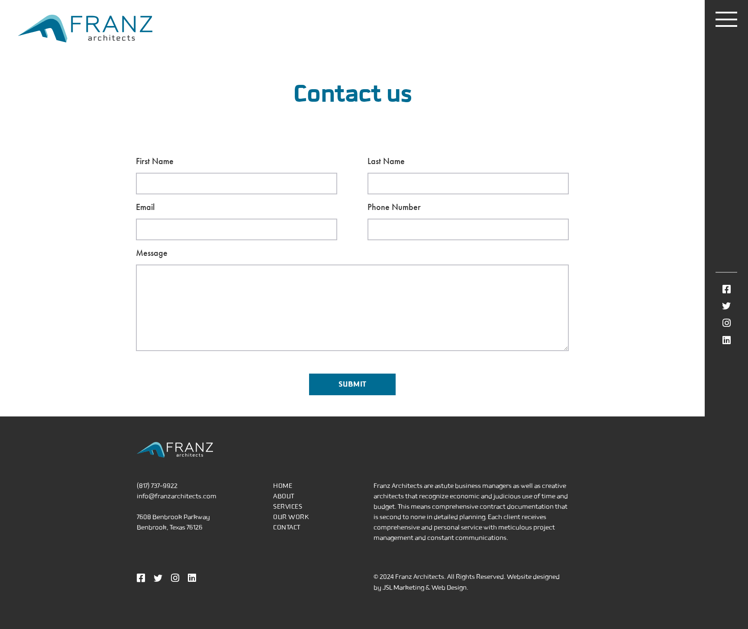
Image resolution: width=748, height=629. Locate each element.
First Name (155, 161)
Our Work (291, 517)
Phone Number (394, 207)
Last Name (386, 161)
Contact (286, 527)
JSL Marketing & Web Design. (425, 587)
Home (282, 485)
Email (145, 207)
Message (152, 253)
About (283, 496)
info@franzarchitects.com (176, 496)
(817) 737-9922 (157, 485)
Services (287, 506)
